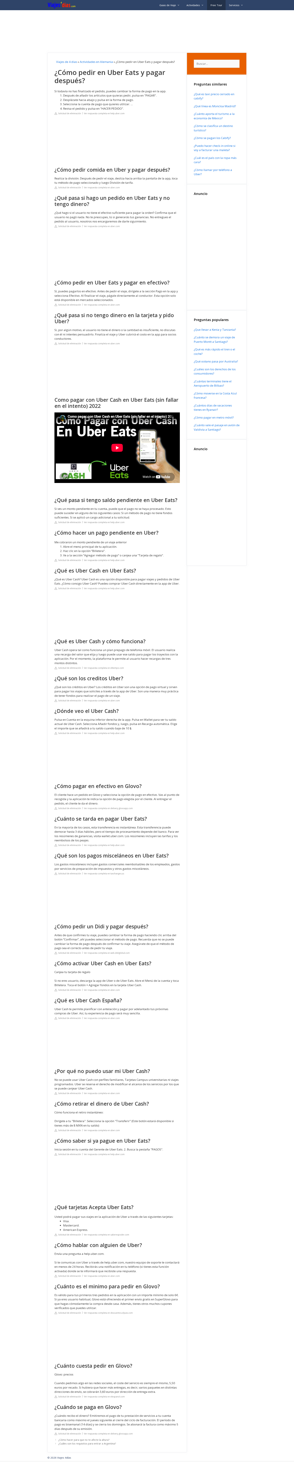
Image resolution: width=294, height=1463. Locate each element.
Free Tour (216, 5)
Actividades (193, 5)
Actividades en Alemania (96, 62)
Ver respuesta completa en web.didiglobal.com (107, 952)
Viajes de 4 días (66, 62)
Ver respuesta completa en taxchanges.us (104, 873)
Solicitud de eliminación (69, 113)
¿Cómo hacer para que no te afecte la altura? (84, 1439)
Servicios (234, 5)
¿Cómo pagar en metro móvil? (214, 417)
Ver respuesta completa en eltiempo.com (104, 667)
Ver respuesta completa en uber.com (102, 187)
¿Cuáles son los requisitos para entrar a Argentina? (87, 1443)
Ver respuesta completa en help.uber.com (104, 113)
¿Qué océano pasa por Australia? (216, 361)
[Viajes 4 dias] (62, 5)
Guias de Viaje (167, 5)
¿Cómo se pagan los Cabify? (212, 138)
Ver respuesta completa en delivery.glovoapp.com (108, 808)
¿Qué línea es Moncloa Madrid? (215, 106)
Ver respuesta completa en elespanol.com (104, 1396)
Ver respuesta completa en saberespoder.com (106, 1234)
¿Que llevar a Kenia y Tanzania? (215, 330)
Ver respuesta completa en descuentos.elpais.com (108, 1312)
